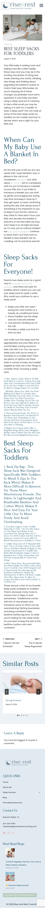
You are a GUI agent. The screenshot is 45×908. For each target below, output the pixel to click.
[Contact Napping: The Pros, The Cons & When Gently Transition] (10, 852)
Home (5, 782)
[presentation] (22, 683)
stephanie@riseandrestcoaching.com (20, 826)
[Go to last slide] (7, 692)
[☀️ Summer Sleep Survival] (10, 876)
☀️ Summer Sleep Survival (17, 885)
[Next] (38, 692)
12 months (16, 183)
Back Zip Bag (16, 467)
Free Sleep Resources (12, 802)
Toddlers (8, 44)
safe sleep (22, 179)
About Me (7, 787)
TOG (33, 413)
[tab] (17, 715)
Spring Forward (13, 700)
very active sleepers (18, 231)
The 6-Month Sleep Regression (33, 643)
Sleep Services (9, 792)
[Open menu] (41, 5)
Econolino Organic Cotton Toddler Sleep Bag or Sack (20, 528)
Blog (5, 797)
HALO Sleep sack (13, 563)
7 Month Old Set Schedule (11, 643)
